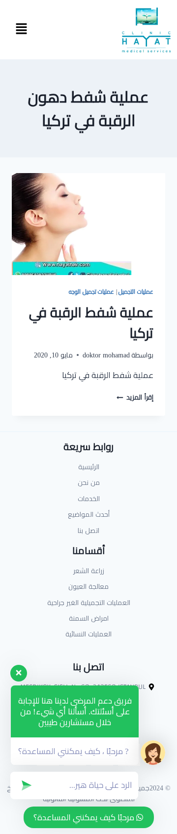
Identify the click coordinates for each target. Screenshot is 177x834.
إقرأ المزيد (135, 397)
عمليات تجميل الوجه (91, 291)
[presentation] (88, 224)
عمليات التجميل (135, 291)
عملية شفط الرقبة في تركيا (91, 323)
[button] (21, 29)
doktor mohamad (106, 355)
